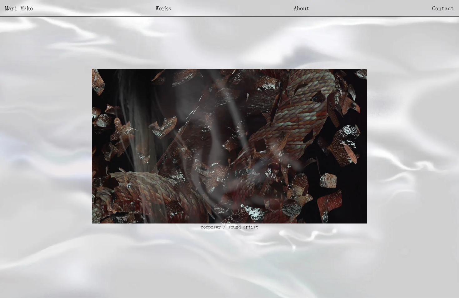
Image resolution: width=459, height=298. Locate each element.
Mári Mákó (19, 8)
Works (163, 8)
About (301, 8)
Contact (443, 8)
